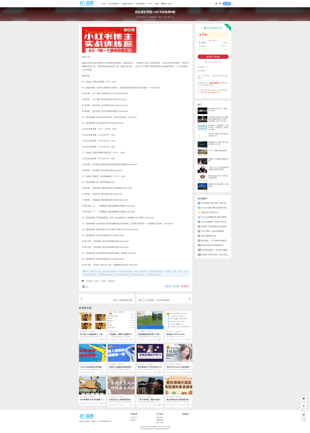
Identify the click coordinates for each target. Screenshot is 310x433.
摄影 (96, 281)
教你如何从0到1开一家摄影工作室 (217, 109)
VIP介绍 (159, 417)
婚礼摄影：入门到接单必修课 (213, 240)
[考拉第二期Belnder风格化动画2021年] (202, 136)
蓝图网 (154, 427)
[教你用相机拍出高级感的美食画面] (178, 385)
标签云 (133, 420)
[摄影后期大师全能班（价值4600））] (202, 186)
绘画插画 (179, 331)
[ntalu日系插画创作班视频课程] (92, 353)
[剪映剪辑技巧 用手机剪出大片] (150, 353)
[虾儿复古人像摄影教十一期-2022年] (92, 320)
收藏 (177, 286)
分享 (168, 286)
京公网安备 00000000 (162, 429)
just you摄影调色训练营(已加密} (215, 207)
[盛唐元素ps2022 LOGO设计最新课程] (202, 178)
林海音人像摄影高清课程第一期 (121, 368)
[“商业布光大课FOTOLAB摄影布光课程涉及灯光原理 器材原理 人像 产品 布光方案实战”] (202, 119)
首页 (104, 3)
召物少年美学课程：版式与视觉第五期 (218, 254)
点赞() (185, 286)
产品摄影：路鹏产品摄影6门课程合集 (120, 335)
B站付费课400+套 (208, 235)
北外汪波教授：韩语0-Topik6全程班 (216, 221)
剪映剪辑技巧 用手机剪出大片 (150, 367)
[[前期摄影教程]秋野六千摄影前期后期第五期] (150, 320)
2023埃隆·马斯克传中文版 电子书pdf (217, 203)
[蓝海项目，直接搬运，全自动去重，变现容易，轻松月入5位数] (202, 127)
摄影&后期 (127, 3)
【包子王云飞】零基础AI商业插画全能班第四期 (218, 168)
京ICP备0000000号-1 (148, 429)
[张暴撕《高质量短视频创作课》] (202, 161)
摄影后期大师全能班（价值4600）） (218, 185)
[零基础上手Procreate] (178, 320)
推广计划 (159, 422)
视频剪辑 (92, 397)
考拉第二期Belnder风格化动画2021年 (218, 135)
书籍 (157, 3)
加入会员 (168, 3)
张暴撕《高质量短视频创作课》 (218, 160)
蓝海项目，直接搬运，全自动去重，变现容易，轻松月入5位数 (218, 127)
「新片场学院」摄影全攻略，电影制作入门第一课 (149, 400)
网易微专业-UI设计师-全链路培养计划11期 (218, 143)
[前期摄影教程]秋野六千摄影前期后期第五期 (149, 335)
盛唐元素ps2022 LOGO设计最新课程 (218, 177)
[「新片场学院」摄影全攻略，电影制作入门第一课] (150, 385)
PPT (150, 3)
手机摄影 (89, 281)
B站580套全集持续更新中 (213, 245)
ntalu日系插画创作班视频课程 (91, 368)
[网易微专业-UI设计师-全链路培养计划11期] (202, 144)
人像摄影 (84, 331)
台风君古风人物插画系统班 (120, 399)
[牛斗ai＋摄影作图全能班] (202, 153)
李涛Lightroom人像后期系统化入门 (179, 368)
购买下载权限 (214, 57)
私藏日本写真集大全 (209, 212)
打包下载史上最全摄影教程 (212, 231)
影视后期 (140, 3)
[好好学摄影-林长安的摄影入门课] (92, 385)
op (87, 286)
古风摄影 (92, 331)
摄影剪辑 (121, 364)
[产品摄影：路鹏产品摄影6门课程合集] (121, 320)
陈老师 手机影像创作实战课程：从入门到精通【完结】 (224, 226)
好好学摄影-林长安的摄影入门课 (92, 400)
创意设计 (153, 17)
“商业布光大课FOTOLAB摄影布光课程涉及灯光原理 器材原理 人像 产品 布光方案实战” (218, 120)
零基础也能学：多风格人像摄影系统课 (218, 250)
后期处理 (179, 364)
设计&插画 (113, 3)
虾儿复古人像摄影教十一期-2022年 (92, 335)
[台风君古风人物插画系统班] (121, 385)
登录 (227, 4)
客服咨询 (159, 420)
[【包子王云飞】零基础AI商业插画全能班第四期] (202, 169)
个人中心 (134, 417)
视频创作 (111, 281)
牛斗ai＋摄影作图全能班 (217, 150)
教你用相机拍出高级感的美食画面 (178, 400)
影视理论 (150, 397)
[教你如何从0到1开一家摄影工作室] (202, 111)
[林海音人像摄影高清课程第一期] (121, 353)
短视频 (103, 281)
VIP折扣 (214, 40)
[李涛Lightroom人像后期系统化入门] (178, 353)
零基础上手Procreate (176, 334)
